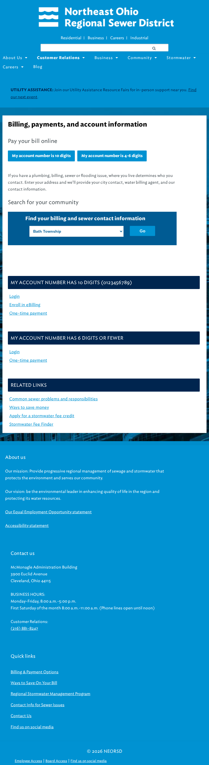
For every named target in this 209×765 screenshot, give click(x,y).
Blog (37, 66)
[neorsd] (105, 27)
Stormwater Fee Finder (31, 424)
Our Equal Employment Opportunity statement (48, 512)
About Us (12, 58)
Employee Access (28, 761)
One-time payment (28, 360)
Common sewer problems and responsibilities (53, 399)
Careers (117, 38)
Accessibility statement (27, 525)
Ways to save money (29, 407)
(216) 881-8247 (24, 628)
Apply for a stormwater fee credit (41, 415)
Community (140, 58)
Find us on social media (32, 727)
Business (96, 38)
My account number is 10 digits (41, 156)
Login (14, 351)
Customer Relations (58, 58)
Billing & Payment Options (35, 672)
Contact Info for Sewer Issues (37, 705)
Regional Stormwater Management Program (50, 694)
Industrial (139, 38)
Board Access (56, 761)
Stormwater (179, 58)
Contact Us (21, 716)
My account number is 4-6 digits (112, 156)
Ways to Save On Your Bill (34, 683)
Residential (71, 38)
